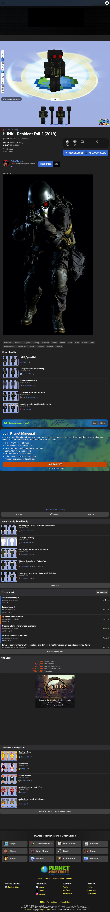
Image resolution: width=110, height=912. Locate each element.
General (15, 600)
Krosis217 (24, 804)
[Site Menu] (3, 3)
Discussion (11, 610)
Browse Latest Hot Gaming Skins (55, 811)
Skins (8, 130)
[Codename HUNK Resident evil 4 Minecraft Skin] (11, 396)
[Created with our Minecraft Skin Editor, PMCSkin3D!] (104, 125)
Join (94, 423)
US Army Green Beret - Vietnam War (33, 561)
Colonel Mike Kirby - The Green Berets (33, 549)
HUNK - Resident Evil (28, 357)
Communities (6, 619)
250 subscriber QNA (10, 598)
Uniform (50, 346)
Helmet (54, 343)
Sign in (102, 423)
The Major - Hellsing (26, 538)
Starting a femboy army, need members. (19, 626)
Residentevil (22, 346)
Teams (16, 629)
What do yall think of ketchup (14, 635)
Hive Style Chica (25, 752)
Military (84, 343)
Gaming (15, 130)
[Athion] (55, 708)
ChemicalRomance (29, 397)
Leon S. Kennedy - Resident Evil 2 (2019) (35, 404)
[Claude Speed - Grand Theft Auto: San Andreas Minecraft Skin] (9, 530)
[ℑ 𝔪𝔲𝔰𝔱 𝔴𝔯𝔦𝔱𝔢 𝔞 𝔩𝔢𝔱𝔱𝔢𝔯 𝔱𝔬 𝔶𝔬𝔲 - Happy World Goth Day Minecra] (9, 577)
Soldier (32, 346)
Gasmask (45, 343)
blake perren (27, 386)
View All (55, 585)
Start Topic (103, 592)
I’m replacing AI (8, 607)
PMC (4, 610)
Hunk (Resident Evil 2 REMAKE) (32, 369)
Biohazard (8, 343)
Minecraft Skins (51, 510)
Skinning (16, 619)
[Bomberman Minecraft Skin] (9, 767)
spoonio (23, 792)
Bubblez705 (25, 757)
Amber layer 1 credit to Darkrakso (32, 799)
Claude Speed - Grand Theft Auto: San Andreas (37, 526)
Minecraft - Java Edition (10, 647)
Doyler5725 (25, 780)
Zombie (59, 346)
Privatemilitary (9, 346)
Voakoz (25, 362)
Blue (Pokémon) (25, 775)
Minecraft (27, 910)
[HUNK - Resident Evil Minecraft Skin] (11, 361)
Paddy (23, 769)
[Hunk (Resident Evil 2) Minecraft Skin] (11, 384)
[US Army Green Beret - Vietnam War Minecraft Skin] (9, 565)
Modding (23, 647)
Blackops (18, 343)
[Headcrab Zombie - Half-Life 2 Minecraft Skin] (9, 791)
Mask (77, 343)
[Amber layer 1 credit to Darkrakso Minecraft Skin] (9, 803)
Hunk (70, 343)
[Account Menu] (107, 3)
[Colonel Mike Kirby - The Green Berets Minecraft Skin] (9, 553)
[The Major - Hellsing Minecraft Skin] (9, 541)
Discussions (6, 600)
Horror (62, 343)
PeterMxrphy (17, 161)
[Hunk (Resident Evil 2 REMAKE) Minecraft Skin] (11, 373)
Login (62, 469)
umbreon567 (27, 374)
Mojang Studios (45, 910)
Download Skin (76, 153)
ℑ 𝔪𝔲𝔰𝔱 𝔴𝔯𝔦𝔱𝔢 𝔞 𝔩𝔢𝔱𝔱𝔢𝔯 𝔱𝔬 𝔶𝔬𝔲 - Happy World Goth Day (37, 573)
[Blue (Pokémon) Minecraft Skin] (9, 779)
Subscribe (45, 164)
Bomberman (23, 764)
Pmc (92, 343)
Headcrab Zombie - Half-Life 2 (30, 787)
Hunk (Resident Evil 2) (28, 381)
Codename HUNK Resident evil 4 (32, 392)
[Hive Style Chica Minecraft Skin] (9, 756)
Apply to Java (99, 153)
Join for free (55, 464)
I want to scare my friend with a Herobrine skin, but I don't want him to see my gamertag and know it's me (46, 645)
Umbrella (41, 346)
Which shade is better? (14, 616)
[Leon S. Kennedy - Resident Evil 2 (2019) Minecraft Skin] (11, 408)
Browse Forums (55, 652)
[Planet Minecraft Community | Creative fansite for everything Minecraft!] (55, 869)
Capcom (27, 343)
